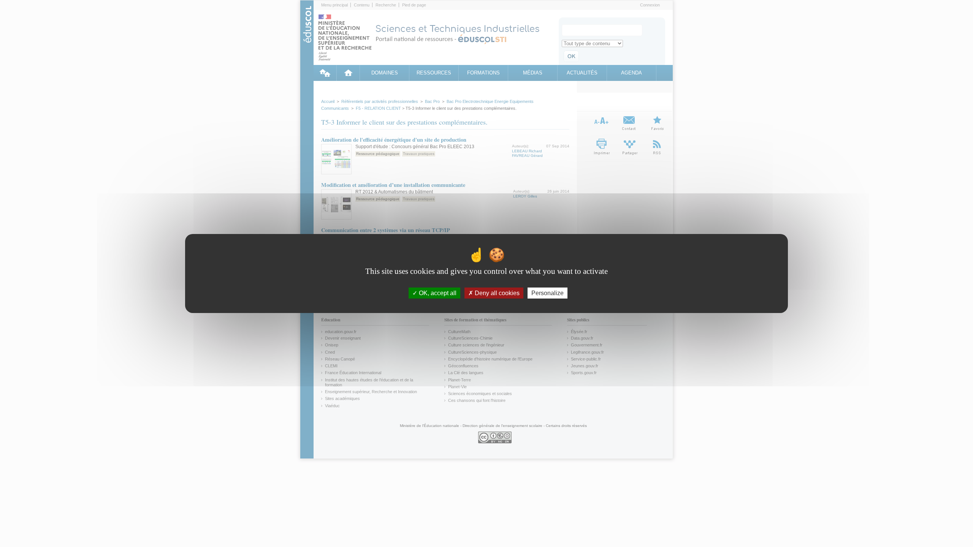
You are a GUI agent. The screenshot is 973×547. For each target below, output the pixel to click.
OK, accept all (436, 293)
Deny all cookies (496, 293)
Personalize (547, 293)
